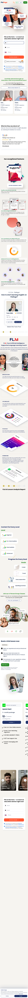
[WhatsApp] (14, 2)
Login (21, 2)
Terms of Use (21, 67)
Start (25, 2)
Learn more (21, 993)
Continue (11, 722)
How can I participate (13, 600)
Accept (20, 996)
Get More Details (13, 57)
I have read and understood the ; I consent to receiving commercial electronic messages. (14, 69)
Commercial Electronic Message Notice (14, 69)
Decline (7, 996)
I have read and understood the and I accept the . (14, 67)
